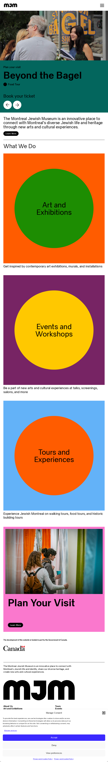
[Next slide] (17, 105)
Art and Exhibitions (12, 708)
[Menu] (102, 5)
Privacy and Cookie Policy (43, 759)
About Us (8, 706)
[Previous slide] (7, 105)
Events (58, 708)
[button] (103, 712)
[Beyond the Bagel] (54, 62)
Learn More (11, 133)
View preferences (54, 753)
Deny (54, 745)
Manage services (10, 730)
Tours (58, 706)
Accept (54, 737)
